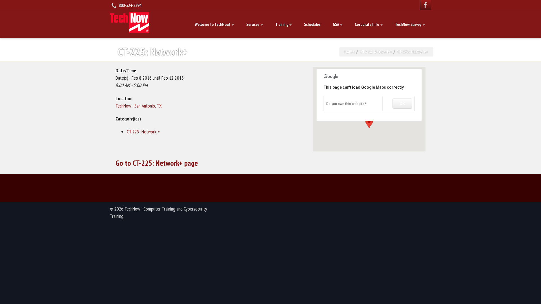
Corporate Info (367, 24)
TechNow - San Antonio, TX (139, 105)
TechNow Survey (408, 24)
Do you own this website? (346, 104)
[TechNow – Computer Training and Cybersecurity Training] (129, 21)
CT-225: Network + (376, 52)
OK (402, 103)
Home (349, 52)
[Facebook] (425, 5)
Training (282, 24)
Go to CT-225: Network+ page (157, 163)
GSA (336, 24)
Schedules (312, 24)
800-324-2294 (130, 5)
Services (253, 24)
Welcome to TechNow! (213, 24)
